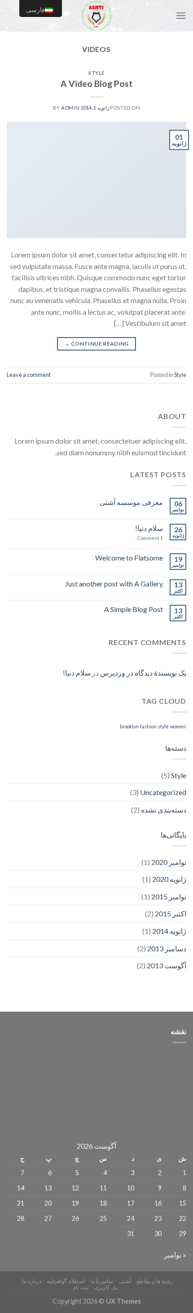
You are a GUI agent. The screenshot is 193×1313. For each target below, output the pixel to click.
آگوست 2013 (166, 965)
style (163, 726)
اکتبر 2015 (170, 913)
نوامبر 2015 (168, 896)
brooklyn (129, 726)
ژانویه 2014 (169, 931)
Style (96, 73)
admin (70, 108)
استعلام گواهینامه (66, 1281)
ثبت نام (81, 1287)
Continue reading (96, 343)
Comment (150, 538)
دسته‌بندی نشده (163, 809)
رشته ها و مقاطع (154, 1281)
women (178, 726)
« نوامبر (175, 1254)
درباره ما (31, 1281)
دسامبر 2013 (166, 948)
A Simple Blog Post (133, 609)
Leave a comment (29, 374)
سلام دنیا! (149, 528)
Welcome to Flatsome (129, 557)
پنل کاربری (106, 1287)
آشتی (125, 1281)
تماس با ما (101, 1281)
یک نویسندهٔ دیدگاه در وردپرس (143, 672)
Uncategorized (163, 792)
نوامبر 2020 (168, 862)
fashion (148, 726)
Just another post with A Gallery (114, 583)
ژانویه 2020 (169, 879)
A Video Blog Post (96, 83)
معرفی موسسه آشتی (131, 502)
